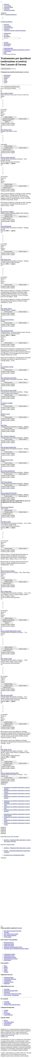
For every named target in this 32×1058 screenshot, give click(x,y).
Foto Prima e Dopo (9, 1022)
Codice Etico (7, 1003)
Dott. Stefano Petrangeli (10, 935)
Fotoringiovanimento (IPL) (11, 990)
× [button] (20, 88)
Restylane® (7, 992)
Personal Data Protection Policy (12, 1004)
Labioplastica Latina (9, 955)
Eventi (5, 1011)
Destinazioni (7, 1025)
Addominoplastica (8, 977)
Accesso (6, 35)
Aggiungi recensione (9, 10)
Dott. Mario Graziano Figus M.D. (12, 931)
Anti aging (6, 989)
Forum (5, 81)
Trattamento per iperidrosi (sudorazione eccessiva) (17, 49)
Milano (6, 967)
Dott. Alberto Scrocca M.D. (11, 934)
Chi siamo (6, 1001)
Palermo (6, 972)
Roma (5, 966)
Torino (5, 970)
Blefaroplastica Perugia (10, 957)
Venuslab (6, 932)
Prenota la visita (8, 147)
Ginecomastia (7, 980)
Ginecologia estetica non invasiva (12, 993)
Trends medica (7, 937)
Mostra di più (4, 782)
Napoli (5, 969)
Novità (5, 1020)
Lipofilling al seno (8, 982)
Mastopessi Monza (9, 942)
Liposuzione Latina (9, 944)
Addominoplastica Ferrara (10, 958)
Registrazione (7, 33)
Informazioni (7, 75)
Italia (5, 52)
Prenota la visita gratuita (8, 118)
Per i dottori (7, 1013)
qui (13, 1035)
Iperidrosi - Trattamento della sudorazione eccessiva (17, 848)
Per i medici (7, 36)
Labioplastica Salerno (9, 954)
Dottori (6, 78)
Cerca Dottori (7, 5)
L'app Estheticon (8, 1014)
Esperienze (7, 8)
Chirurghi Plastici (8, 7)
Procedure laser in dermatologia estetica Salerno (16, 948)
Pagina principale (8, 48)
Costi (5, 79)
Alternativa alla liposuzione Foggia (13, 947)
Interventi (6, 4)
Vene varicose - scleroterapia (11, 995)
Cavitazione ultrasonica (10, 979)
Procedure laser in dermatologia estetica (14, 855)
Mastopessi (7, 983)
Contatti (6, 1010)
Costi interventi (8, 1023)
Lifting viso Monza (9, 945)
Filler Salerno (7, 960)
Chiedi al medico (8, 117)
